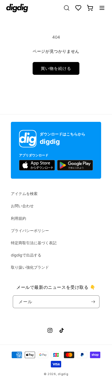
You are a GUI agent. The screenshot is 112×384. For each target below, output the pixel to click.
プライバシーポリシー (30, 230)
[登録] (93, 301)
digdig (63, 374)
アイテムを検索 (24, 193)
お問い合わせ (22, 205)
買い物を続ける (56, 68)
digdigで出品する (26, 255)
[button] (102, 8)
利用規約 (18, 218)
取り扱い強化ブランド (30, 267)
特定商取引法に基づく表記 (34, 242)
